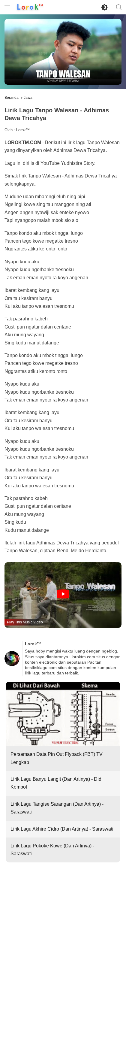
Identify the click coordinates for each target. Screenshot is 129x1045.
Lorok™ (23, 130)
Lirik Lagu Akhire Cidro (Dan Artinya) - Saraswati (61, 828)
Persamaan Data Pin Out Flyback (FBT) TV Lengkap (56, 758)
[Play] (63, 594)
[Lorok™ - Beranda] (30, 7)
